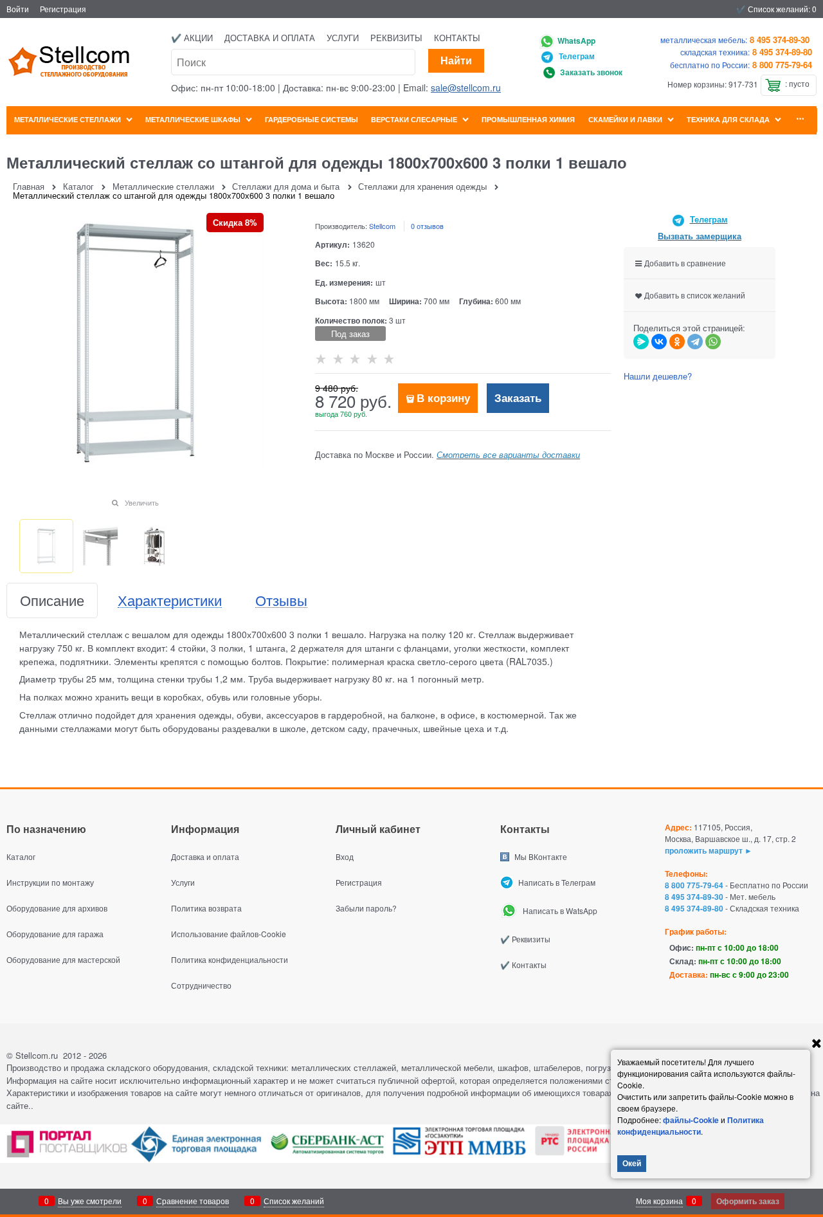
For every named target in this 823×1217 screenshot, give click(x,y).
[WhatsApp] (713, 341)
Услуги (343, 38)
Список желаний (294, 1200)
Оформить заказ (747, 1201)
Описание (52, 600)
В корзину (443, 397)
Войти (17, 8)
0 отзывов (427, 226)
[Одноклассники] (677, 341)
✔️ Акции (192, 38)
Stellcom (382, 226)
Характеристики (170, 600)
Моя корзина (659, 1200)
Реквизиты (396, 38)
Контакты (457, 38)
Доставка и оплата (269, 38)
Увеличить (142, 502)
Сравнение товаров (192, 1200)
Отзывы (281, 600)
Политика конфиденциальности (690, 1125)
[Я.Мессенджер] (641, 341)
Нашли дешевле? (658, 376)
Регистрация (63, 8)
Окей (631, 1163)
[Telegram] (695, 341)
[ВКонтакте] (659, 341)
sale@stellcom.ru (466, 87)
